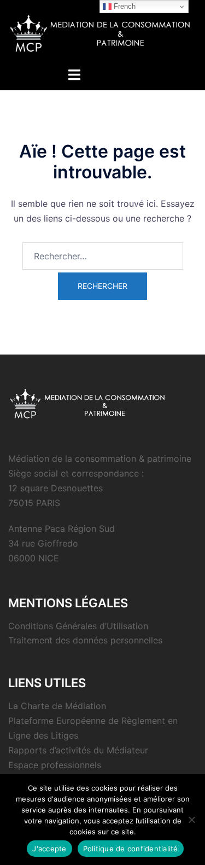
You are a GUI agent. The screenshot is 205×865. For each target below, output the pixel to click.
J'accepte (49, 848)
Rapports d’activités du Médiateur (78, 750)
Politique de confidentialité (130, 848)
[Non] (191, 819)
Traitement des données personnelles (85, 640)
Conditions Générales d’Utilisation (78, 625)
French (124, 6)
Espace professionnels (54, 764)
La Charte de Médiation (57, 705)
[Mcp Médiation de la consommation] (102, 32)
